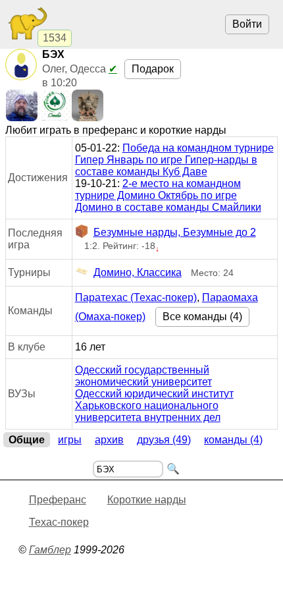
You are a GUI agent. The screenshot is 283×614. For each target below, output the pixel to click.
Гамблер (50, 549)
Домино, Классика (137, 272)
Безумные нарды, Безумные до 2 (174, 232)
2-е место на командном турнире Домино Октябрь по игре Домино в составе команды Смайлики (168, 195)
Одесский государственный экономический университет (143, 375)
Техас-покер (59, 522)
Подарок (153, 68)
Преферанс (57, 499)
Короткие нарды (146, 499)
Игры (70, 439)
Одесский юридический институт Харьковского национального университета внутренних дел (154, 405)
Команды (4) (233, 439)
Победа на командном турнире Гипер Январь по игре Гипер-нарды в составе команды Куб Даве (174, 159)
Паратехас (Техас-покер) (136, 297)
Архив (109, 439)
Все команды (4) (202, 316)
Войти (247, 24)
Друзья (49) (164, 439)
